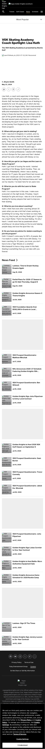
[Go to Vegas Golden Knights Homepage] (21, 4)
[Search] (3, 11)
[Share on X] (9, 89)
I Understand (22, 745)
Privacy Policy (26, 720)
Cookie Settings (22, 739)
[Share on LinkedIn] (13, 89)
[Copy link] (18, 89)
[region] (22, 726)
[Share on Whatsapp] (4, 89)
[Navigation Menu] (41, 11)
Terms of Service (19, 734)
